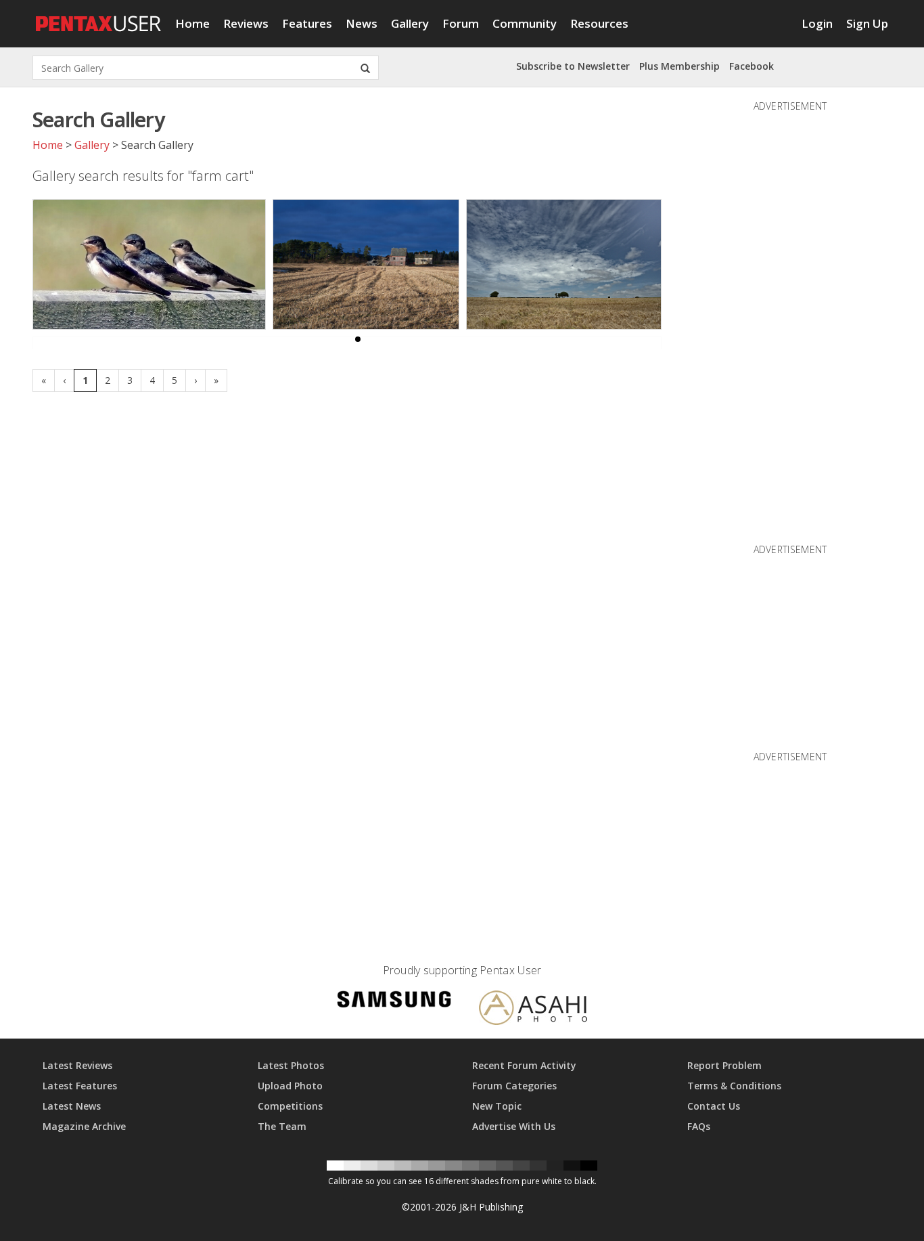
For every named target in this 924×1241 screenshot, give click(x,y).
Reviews (246, 23)
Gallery (410, 23)
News (361, 23)
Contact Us (713, 1106)
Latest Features (80, 1085)
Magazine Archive (84, 1126)
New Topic (497, 1106)
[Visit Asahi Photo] (533, 1009)
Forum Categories (514, 1085)
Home (192, 23)
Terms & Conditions (734, 1085)
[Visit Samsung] (394, 1001)
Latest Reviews (77, 1065)
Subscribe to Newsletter (573, 66)
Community (524, 23)
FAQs (698, 1126)
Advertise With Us (513, 1126)
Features (307, 23)
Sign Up (867, 23)
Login (817, 23)
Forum (460, 23)
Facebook (751, 66)
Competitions (290, 1106)
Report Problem (724, 1065)
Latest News (72, 1106)
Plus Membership (679, 66)
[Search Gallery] (365, 68)
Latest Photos (291, 1065)
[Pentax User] (98, 17)
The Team (282, 1126)
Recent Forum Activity (524, 1065)
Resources (599, 23)
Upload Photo (290, 1085)
